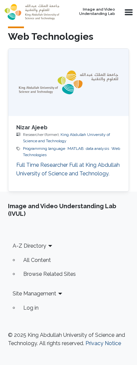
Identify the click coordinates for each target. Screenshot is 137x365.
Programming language (44, 148)
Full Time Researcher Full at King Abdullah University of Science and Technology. (68, 169)
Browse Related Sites (49, 274)
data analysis (97, 148)
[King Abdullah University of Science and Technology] (32, 12)
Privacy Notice (103, 343)
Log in (31, 308)
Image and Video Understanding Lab (97, 12)
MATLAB (75, 148)
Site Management (34, 293)
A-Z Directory (29, 246)
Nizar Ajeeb (32, 127)
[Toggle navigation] (128, 12)
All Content (37, 260)
